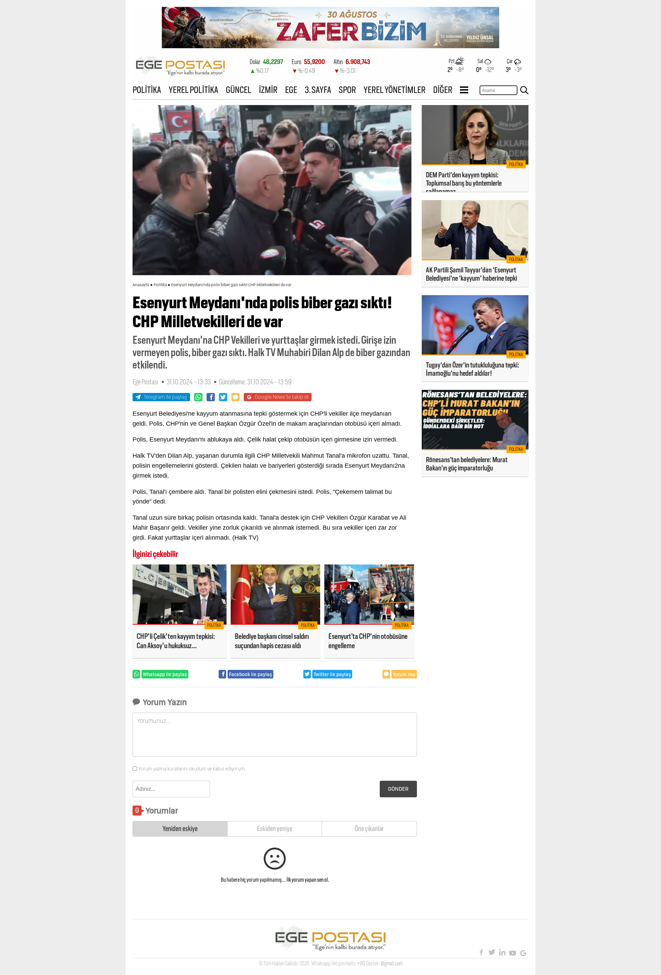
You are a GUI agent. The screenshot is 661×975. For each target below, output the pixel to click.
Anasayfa (141, 284)
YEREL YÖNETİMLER (395, 89)
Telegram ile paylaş (165, 397)
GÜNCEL (238, 89)
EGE (291, 89)
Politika (160, 284)
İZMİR (268, 89)
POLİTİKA (147, 89)
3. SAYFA (318, 89)
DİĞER (442, 89)
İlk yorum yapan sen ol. (307, 880)
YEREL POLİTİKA (193, 89)
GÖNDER (398, 789)
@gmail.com (391, 963)
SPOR (347, 89)
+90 (361, 963)
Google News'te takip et (282, 397)
